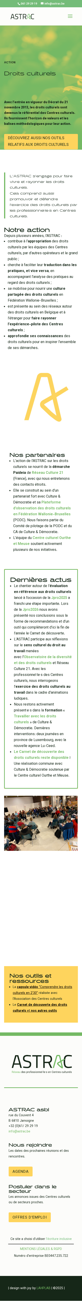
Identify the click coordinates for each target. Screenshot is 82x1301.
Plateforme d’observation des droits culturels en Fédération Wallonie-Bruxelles (42, 508)
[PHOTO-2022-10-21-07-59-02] (41, 850)
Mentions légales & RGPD (41, 1249)
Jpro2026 (30, 610)
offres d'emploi (30, 1218)
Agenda (21, 1172)
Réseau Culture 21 (47, 473)
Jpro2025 (59, 598)
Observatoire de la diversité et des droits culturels (43, 660)
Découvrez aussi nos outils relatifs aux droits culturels (38, 141)
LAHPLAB (44, 1288)
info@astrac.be (19, 1131)
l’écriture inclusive (59, 1239)
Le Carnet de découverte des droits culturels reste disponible (41, 755)
